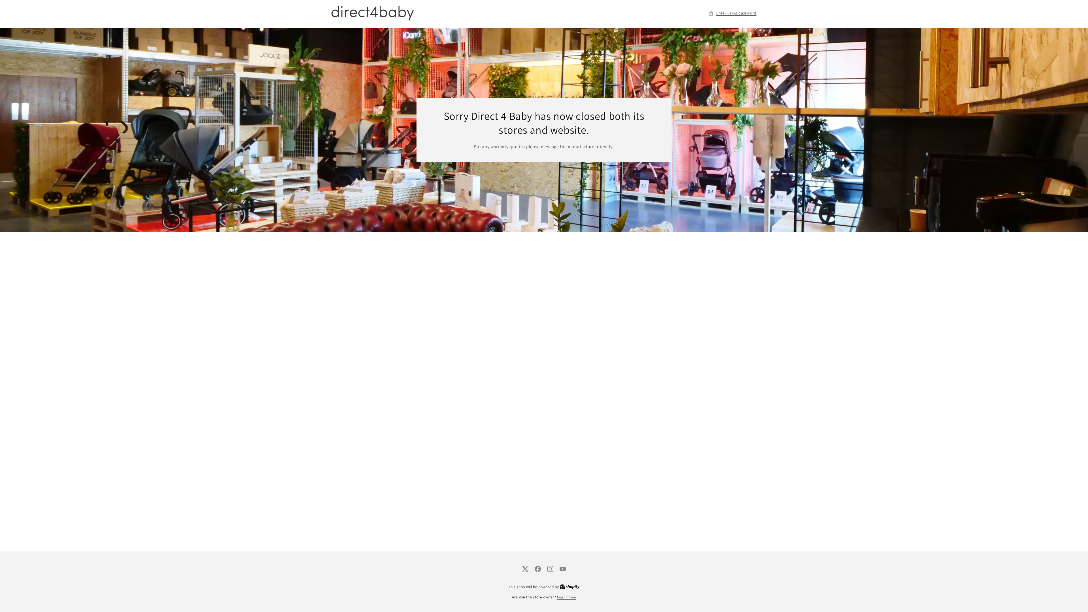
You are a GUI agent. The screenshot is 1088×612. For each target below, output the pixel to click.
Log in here (566, 597)
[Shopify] (570, 587)
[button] (732, 13)
